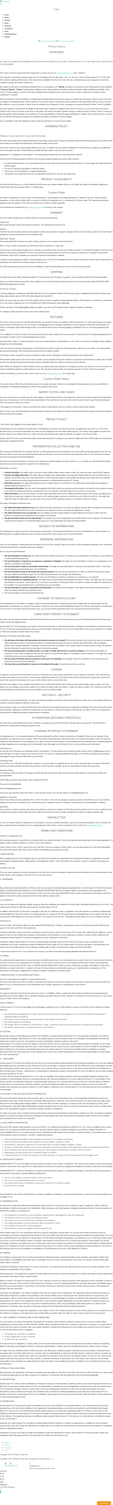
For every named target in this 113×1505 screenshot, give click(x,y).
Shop (6, 31)
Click (52, 1459)
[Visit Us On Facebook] (47, 41)
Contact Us (8, 28)
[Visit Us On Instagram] (65, 41)
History (6, 17)
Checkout (8, 1447)
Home (6, 15)
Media (6, 1442)
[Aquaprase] (5, 1)
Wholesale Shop (10, 34)
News (6, 23)
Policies (7, 37)
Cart (6, 1450)
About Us (7, 26)
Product (7, 20)
